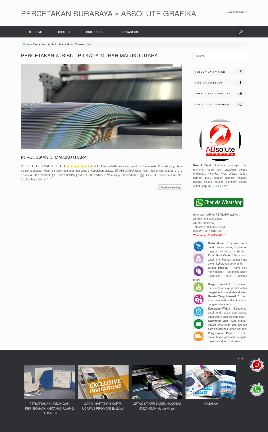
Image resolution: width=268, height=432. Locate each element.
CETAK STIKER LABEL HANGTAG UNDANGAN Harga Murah (157, 405)
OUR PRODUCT (96, 32)
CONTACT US (129, 32)
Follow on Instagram (212, 104)
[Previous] (238, 358)
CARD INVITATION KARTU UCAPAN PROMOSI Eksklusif (103, 405)
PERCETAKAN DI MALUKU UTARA (53, 157)
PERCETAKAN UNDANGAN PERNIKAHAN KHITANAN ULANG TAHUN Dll (49, 408)
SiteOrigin (139, 424)
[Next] (242, 358)
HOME (39, 32)
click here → (223, 186)
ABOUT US (64, 32)
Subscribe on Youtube (213, 93)
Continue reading (170, 187)
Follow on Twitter (210, 71)
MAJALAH (211, 403)
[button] (241, 31)
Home (26, 44)
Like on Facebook (209, 82)
